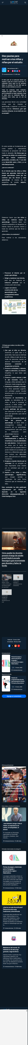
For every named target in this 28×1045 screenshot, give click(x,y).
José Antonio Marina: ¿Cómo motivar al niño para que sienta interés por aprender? (6, 584)
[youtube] (8, 71)
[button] (3, 2)
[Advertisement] (14, 19)
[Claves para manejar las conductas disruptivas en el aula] (7, 592)
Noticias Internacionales (9, 768)
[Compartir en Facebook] (9, 645)
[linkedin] (15, 71)
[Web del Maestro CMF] (4, 70)
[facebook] (17, 71)
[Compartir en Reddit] (15, 645)
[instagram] (13, 71)
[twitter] (10, 71)
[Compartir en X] (12, 645)
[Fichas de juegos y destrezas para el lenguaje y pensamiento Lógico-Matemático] (6, 663)
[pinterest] (19, 71)
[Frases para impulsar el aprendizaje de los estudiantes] (18, 577)
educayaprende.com (17, 494)
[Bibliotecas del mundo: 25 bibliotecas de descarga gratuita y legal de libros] (14, 938)
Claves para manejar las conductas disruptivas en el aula (6, 599)
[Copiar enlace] (18, 645)
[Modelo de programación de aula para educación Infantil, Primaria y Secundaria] (6, 684)
